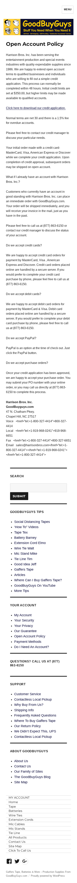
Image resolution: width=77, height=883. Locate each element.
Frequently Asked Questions (35, 715)
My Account (23, 615)
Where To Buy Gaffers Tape (35, 721)
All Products (18, 837)
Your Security (24, 620)
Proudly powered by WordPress (48, 875)
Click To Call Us (20, 850)
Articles (19, 575)
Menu (67, 9)
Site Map (20, 782)
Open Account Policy (29, 636)
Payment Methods (27, 642)
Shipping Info (24, 710)
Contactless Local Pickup (33, 699)
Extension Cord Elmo (30, 543)
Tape (12, 806)
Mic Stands (17, 828)
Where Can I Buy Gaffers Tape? (38, 580)
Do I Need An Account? (31, 647)
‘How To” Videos (26, 527)
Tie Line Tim (23, 559)
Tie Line (14, 833)
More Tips (21, 591)
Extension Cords (21, 819)
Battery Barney (25, 538)
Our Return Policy (27, 726)
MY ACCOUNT (19, 797)
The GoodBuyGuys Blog (32, 777)
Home (13, 802)
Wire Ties (15, 815)
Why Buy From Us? (28, 705)
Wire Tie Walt (24, 548)
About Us (21, 761)
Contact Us (22, 766)
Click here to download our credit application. (36, 108)
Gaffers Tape (23, 569)
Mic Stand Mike (25, 553)
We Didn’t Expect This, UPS (35, 731)
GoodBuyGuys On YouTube (35, 585)
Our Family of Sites (28, 771)
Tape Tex (21, 532)
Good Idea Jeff (25, 564)
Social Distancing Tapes (32, 522)
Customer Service (27, 694)
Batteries (15, 811)
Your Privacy (23, 626)
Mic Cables (17, 824)
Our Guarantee (25, 631)
